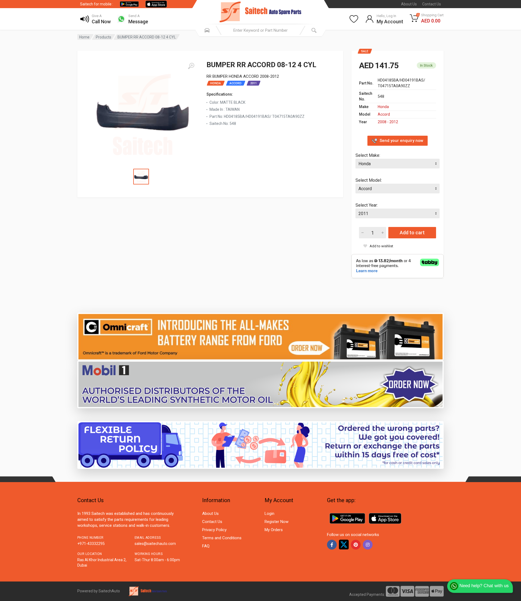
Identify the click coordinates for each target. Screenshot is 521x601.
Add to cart (412, 232)
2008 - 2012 (388, 122)
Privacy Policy (214, 529)
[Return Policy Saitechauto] (260, 444)
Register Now (276, 521)
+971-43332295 (91, 543)
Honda (383, 107)
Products (103, 37)
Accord (384, 114)
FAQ (205, 546)
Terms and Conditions (222, 537)
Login (269, 513)
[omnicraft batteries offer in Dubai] (260, 336)
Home (84, 37)
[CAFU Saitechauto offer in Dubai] (260, 383)
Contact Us (431, 4)
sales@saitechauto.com (155, 543)
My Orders (274, 529)
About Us (409, 4)
